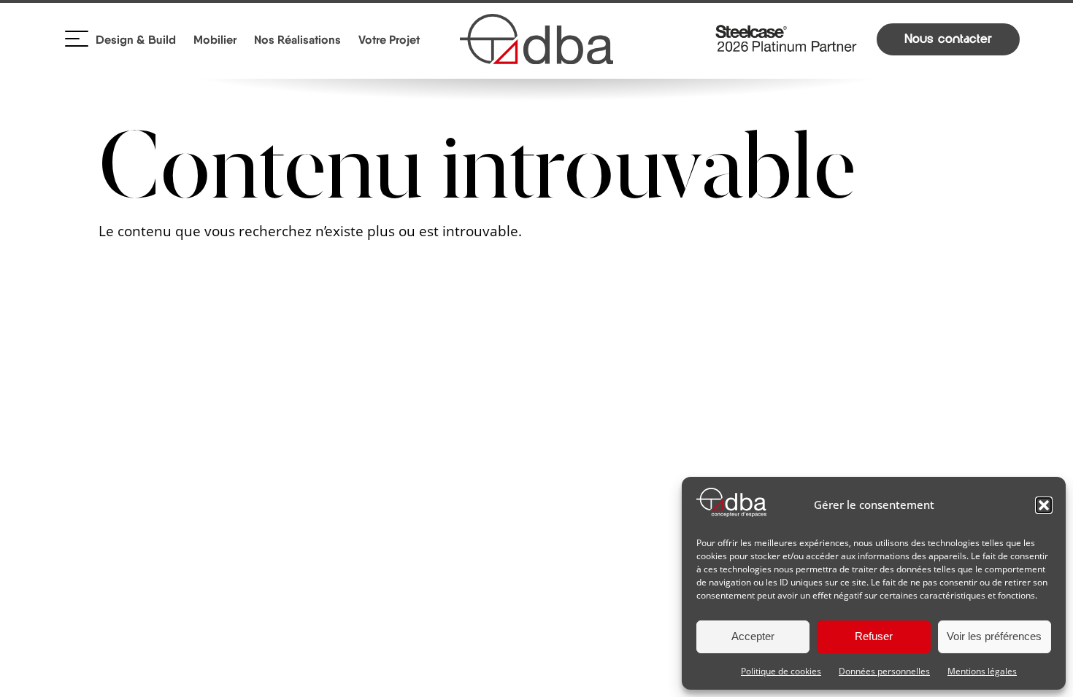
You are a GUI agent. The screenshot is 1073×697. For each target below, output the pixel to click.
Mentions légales (982, 671)
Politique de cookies (781, 671)
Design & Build (136, 39)
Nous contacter (948, 39)
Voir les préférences (994, 636)
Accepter (752, 636)
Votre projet (389, 39)
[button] (1044, 505)
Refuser (874, 636)
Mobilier (214, 39)
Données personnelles (884, 671)
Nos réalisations (297, 39)
